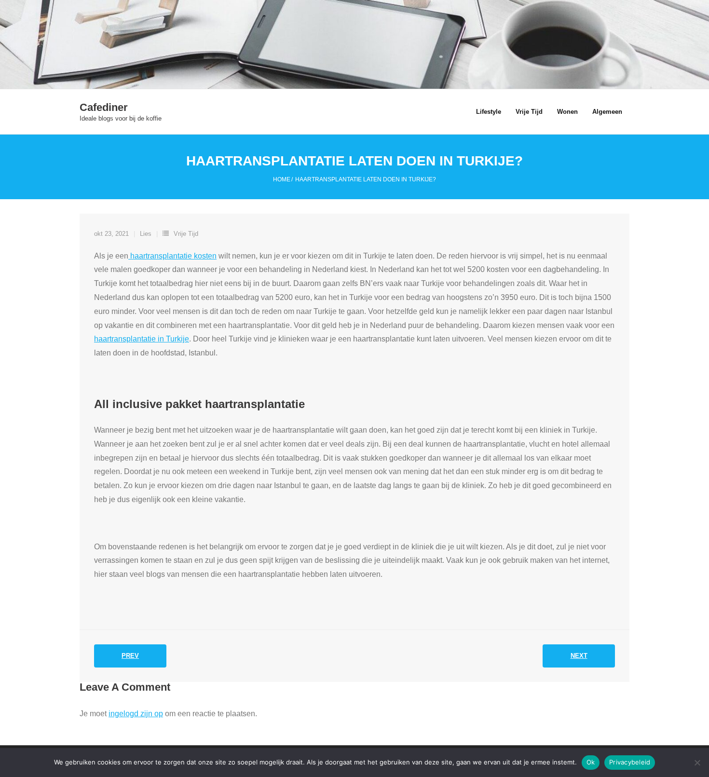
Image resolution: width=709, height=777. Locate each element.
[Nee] (697, 762)
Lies (145, 233)
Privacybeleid (629, 762)
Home (281, 179)
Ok (590, 762)
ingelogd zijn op (136, 713)
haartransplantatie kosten (172, 256)
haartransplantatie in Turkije (141, 339)
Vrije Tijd (186, 233)
